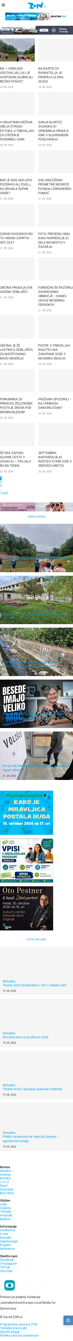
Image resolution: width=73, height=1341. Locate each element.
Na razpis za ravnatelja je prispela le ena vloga (35, 614)
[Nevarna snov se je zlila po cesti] (36, 1022)
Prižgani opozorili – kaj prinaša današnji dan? (55, 403)
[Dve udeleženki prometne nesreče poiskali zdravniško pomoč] (55, 161)
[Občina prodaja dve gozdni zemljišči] (17, 269)
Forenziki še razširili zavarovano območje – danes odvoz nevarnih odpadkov (55, 296)
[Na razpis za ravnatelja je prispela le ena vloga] (55, 49)
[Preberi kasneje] (68, 1320)
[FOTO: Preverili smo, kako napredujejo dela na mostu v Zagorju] (55, 215)
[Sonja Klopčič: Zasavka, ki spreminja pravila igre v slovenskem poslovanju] (55, 103)
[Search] (69, 5)
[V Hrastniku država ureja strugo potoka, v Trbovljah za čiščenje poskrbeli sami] (17, 103)
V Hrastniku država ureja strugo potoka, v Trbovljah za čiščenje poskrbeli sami (17, 130)
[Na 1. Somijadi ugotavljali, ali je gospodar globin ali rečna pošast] (17, 49)
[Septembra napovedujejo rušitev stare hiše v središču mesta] (55, 434)
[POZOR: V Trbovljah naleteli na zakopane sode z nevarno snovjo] (55, 326)
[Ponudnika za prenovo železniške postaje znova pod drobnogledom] (17, 380)
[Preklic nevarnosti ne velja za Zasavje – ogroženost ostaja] (36, 1126)
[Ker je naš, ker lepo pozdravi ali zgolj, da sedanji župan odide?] (17, 161)
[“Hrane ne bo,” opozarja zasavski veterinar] (36, 1074)
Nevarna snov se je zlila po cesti (25, 1037)
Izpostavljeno (36, 939)
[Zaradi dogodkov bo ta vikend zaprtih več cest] (17, 215)
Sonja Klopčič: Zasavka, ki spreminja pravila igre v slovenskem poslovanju (53, 130)
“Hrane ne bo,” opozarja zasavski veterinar (32, 1089)
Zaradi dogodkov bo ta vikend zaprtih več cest (16, 238)
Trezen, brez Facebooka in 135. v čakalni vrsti (34, 985)
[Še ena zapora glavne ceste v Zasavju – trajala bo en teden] (17, 434)
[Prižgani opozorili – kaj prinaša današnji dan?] (55, 380)
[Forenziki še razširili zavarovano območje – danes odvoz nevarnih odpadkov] (55, 269)
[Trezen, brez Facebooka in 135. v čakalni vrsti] (36, 971)
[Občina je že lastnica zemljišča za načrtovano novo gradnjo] (17, 326)
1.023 (4, 493)
